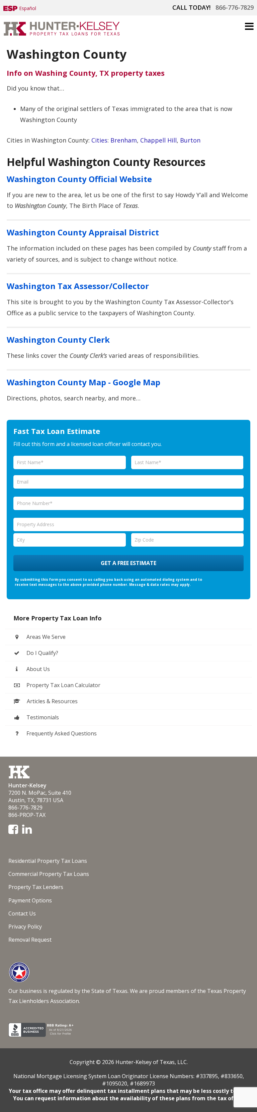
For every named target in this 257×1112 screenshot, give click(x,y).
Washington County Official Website (79, 178)
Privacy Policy (25, 926)
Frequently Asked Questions (61, 733)
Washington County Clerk (58, 339)
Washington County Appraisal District (83, 232)
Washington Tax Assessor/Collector (78, 285)
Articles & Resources (51, 701)
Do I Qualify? (41, 653)
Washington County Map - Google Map (83, 382)
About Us (37, 669)
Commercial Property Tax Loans (48, 874)
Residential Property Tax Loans (47, 861)
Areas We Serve (45, 637)
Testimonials (42, 717)
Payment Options (30, 900)
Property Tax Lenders (35, 887)
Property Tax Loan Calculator (62, 685)
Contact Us (22, 913)
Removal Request (30, 939)
